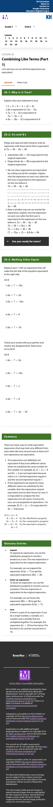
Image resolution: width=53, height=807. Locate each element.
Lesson (8, 82)
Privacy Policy (15, 683)
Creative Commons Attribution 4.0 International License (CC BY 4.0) (21, 699)
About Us (45, 4)
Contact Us (44, 6)
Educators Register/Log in (37, 11)
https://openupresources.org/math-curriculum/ (22, 706)
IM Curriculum (42, 1)
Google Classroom (41, 8)
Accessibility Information (33, 683)
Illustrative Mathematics (32, 716)
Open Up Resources (17, 733)
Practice (22, 82)
